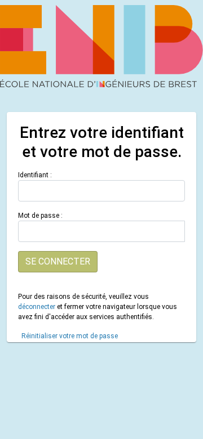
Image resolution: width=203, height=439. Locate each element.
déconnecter (36, 307)
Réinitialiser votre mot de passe (69, 336)
